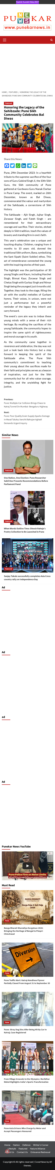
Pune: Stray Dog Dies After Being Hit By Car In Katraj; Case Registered (25, 1031)
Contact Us (22, 1152)
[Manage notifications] (7, 1151)
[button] (4, 39)
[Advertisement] (27, 65)
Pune (7, 921)
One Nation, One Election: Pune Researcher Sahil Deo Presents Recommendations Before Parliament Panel (26, 481)
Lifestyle (12, 1148)
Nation (16, 1145)
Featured (8, 103)
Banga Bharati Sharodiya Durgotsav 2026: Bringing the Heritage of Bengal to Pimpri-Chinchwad (23, 931)
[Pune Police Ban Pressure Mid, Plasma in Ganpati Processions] (27, 865)
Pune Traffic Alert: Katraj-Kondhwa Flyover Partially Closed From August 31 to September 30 (27, 982)
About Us (9, 1152)
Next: (27, 418)
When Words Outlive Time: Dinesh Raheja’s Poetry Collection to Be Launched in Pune (25, 530)
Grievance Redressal (40, 1152)
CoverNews (40, 1161)
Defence (26, 1145)
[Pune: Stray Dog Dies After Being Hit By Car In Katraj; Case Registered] (27, 1009)
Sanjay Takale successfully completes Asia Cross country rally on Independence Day (27, 578)
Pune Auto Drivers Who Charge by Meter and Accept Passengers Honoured (25, 1130)
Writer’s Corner (40, 1145)
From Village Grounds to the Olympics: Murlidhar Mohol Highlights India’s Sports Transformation (27, 1081)
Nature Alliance (37, 1148)
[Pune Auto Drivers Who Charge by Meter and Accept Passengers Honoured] (27, 1108)
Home (7, 1145)
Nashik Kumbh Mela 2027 (27, 2)
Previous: (26, 403)
